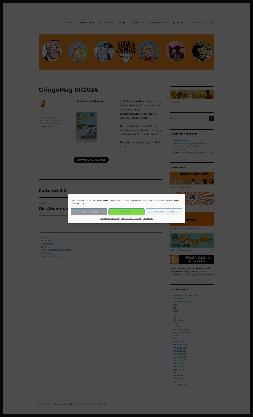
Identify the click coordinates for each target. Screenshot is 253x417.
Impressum (148, 219)
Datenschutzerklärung (110, 219)
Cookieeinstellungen (164, 211)
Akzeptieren (89, 211)
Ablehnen (126, 211)
